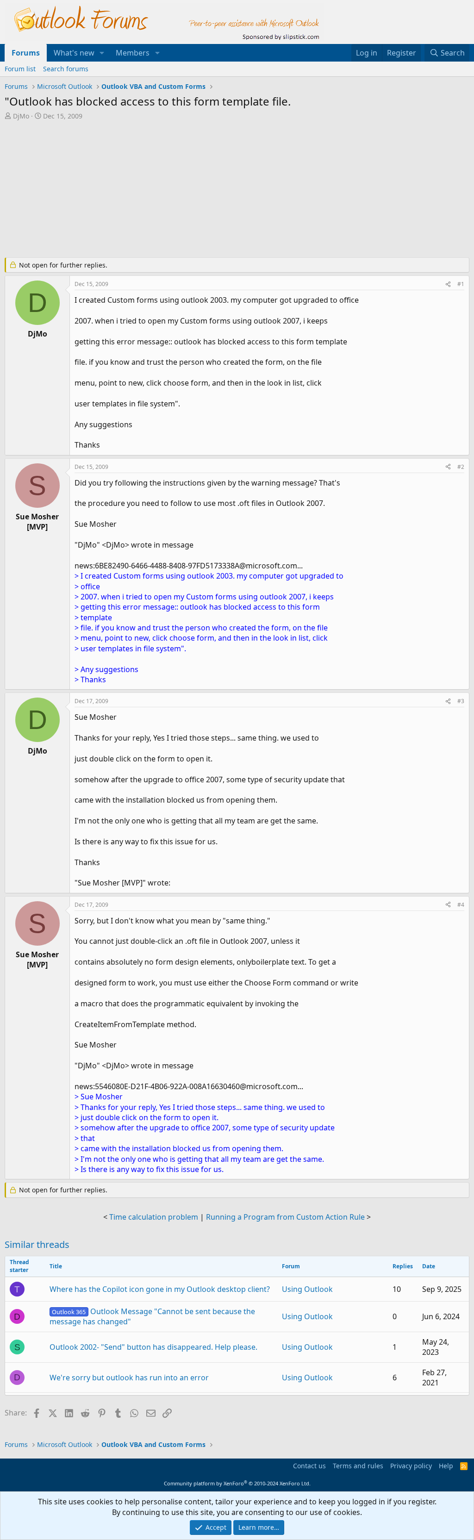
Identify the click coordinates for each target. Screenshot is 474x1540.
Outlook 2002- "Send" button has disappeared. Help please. (153, 1347)
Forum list (20, 68)
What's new (74, 53)
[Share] (448, 284)
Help (446, 1465)
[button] (102, 53)
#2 (460, 467)
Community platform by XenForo (237, 1483)
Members (133, 53)
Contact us (309, 1465)
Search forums (65, 68)
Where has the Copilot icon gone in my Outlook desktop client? (160, 1289)
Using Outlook (307, 1289)
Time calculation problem (153, 1217)
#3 (460, 701)
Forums (26, 53)
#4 (460, 905)
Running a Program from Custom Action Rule (285, 1217)
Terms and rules (358, 1465)
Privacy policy (411, 1465)
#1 (460, 284)
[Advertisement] (229, 190)
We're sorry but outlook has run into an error (129, 1377)
